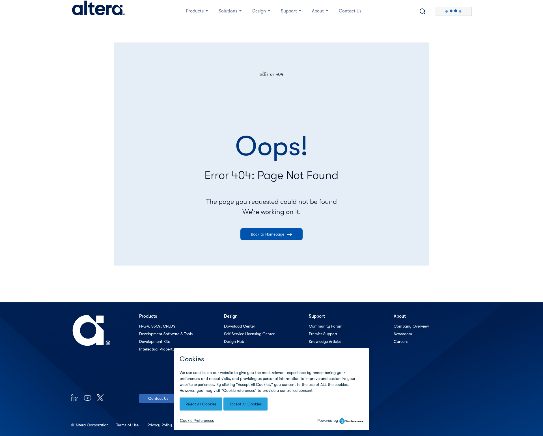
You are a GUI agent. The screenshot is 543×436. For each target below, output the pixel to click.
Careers (401, 341)
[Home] (98, 11)
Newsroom (403, 334)
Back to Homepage (267, 234)
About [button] (318, 11)
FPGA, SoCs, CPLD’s (157, 326)
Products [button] (195, 11)
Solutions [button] (228, 11)
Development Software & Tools (166, 334)
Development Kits (154, 341)
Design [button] (259, 11)
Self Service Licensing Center (249, 334)
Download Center (239, 326)
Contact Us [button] (350, 11)
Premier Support (323, 334)
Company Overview (411, 326)
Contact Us (158, 398)
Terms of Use (128, 425)
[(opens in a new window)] (74, 397)
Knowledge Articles (325, 341)
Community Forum (325, 326)
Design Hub (234, 341)
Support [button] (289, 11)
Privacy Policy (160, 425)
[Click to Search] (422, 11)
